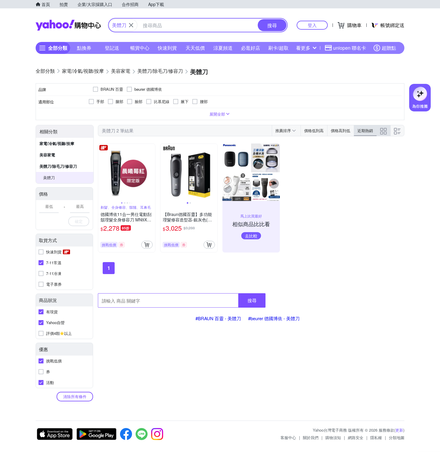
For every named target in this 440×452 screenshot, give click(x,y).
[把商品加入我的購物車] (147, 245)
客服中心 (288, 437)
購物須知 (333, 437)
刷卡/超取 (278, 47)
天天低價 (195, 47)
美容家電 (47, 155)
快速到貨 (167, 47)
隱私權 (376, 437)
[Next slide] (151, 172)
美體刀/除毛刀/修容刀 (58, 166)
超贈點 (389, 47)
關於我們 (310, 437)
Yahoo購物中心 (68, 25)
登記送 (112, 47)
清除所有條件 (75, 396)
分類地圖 (396, 437)
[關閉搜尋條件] (131, 25)
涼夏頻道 (223, 47)
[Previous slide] (102, 172)
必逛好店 (250, 47)
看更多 (303, 47)
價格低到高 (314, 130)
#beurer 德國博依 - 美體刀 (274, 318)
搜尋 (252, 300)
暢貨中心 (139, 47)
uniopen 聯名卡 (349, 47)
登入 (312, 25)
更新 (399, 430)
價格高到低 (340, 130)
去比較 (251, 236)
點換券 (84, 47)
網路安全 (355, 437)
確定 (79, 221)
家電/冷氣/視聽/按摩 (57, 143)
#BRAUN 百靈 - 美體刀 (218, 318)
